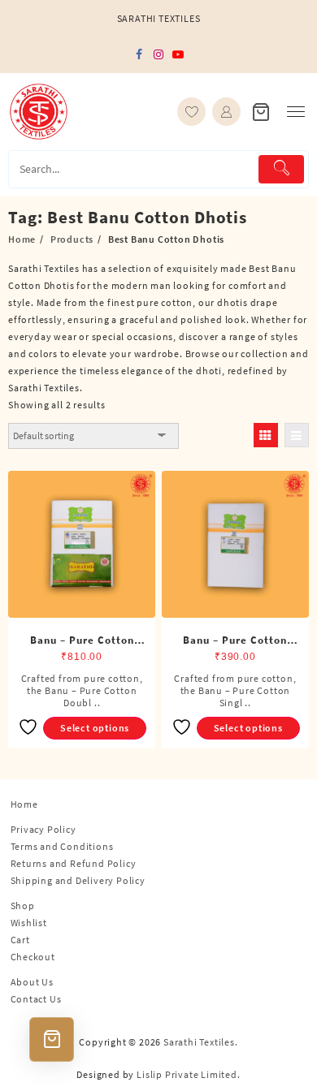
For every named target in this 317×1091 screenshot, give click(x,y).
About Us (32, 982)
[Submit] (281, 169)
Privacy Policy (43, 829)
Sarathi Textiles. (200, 1042)
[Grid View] (266, 435)
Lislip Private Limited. (188, 1074)
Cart (20, 940)
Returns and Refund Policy (74, 863)
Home (24, 804)
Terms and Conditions (62, 846)
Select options (94, 728)
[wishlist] (191, 111)
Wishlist (29, 922)
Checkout (33, 957)
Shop (23, 905)
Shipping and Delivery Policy (78, 880)
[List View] (296, 435)
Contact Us (36, 999)
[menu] (296, 111)
